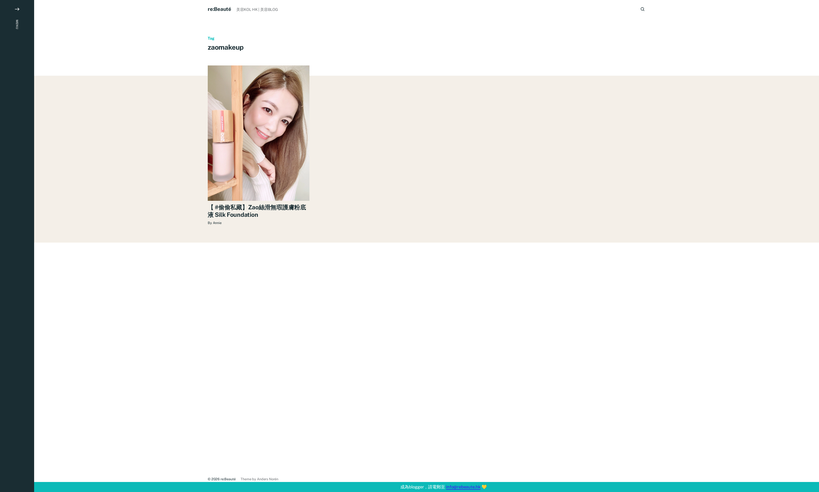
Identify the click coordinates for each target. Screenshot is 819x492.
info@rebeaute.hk (463, 486)
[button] (17, 246)
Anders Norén (267, 479)
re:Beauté (219, 9)
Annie (217, 223)
